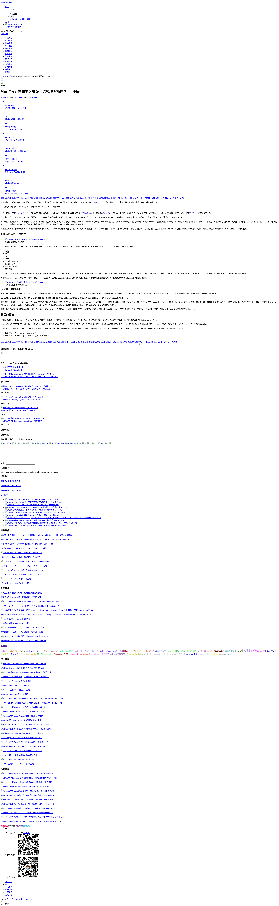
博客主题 (8, 43)
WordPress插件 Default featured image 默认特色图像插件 (21, 421)
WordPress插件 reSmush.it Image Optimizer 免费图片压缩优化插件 (25, 677)
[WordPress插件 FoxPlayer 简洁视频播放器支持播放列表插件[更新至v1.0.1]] (29, 773)
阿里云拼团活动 (23, 651)
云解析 (99, 198)
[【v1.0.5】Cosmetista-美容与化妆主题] (16, 579)
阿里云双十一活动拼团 (50, 651)
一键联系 (26, 833)
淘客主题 (8, 56)
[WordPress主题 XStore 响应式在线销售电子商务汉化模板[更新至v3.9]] (28, 808)
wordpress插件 (85, 654)
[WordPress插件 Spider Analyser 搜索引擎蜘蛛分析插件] (22, 716)
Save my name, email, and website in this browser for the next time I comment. (30, 472)
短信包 (143, 198)
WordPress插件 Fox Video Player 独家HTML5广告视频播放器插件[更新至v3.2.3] (30, 606)
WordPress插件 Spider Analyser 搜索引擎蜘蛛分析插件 (21, 720)
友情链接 (8, 895)
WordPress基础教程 (116, 654)
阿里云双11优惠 (201, 651)
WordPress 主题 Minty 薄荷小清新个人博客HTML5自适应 (22, 668)
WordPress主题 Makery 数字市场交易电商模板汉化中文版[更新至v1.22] (27, 787)
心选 (160, 198)
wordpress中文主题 (203, 654)
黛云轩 (3, 98)
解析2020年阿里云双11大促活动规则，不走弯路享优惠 (22, 632)
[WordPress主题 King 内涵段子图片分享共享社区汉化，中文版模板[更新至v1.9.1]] (32, 698)
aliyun (231, 654)
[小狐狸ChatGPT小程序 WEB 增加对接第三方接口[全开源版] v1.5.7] (27, 386)
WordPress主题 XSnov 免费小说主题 (14, 694)
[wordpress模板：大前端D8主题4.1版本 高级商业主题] (21, 751)
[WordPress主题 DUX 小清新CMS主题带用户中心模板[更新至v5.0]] (26, 725)
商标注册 (169, 198)
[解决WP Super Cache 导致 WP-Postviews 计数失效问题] (22, 733)
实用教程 (8, 67)
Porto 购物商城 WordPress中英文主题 (15, 623)
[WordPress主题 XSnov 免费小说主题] (15, 690)
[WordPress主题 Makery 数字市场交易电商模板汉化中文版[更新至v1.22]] (28, 782)
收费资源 (8, 61)
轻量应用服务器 (20, 198)
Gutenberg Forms (21, 213)
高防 (134, 198)
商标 (164, 342)
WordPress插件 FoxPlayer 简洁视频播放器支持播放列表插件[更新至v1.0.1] (29, 778)
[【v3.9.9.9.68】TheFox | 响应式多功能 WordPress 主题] (22, 570)
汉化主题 (8, 54)
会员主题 (8, 64)
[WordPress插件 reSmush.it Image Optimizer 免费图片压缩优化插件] (26, 672)
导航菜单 (4, 34)
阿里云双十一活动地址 (64, 651)
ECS (228, 654)
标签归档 (8, 884)
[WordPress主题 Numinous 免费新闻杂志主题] (18, 759)
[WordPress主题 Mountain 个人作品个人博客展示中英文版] (23, 707)
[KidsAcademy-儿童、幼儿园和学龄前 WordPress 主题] (21, 553)
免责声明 (8, 892)
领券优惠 (4, 826)
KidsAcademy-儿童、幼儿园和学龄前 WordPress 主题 (21, 557)
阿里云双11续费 (149, 651)
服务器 (264, 651)
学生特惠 (26, 826)
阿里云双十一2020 (129, 651)
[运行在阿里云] (40, 899)
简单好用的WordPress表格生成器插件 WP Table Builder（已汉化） (29, 377)
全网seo (22, 654)
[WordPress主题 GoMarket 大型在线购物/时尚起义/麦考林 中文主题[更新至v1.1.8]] (32, 817)
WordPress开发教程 (99, 654)
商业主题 (10, 899)
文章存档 (8, 882)
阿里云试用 (5, 651)
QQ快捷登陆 (14, 19)
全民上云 (19, 826)
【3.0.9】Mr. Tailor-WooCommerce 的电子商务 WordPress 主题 (24, 566)
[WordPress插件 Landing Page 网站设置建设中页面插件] (22, 397)
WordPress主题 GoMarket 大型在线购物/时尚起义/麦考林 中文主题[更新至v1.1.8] (31, 821)
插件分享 (8, 59)
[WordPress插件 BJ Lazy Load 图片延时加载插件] (19, 408)
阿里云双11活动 (171, 651)
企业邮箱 (110, 198)
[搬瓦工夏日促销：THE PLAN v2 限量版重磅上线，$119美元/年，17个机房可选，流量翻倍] (36, 535)
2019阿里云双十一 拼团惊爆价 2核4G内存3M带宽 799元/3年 (23, 641)
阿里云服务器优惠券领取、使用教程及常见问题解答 (21, 597)
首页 (2, 76)
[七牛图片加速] (52, 899)
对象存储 (70, 198)
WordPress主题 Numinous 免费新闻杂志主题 (17, 764)
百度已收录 (32, 98)
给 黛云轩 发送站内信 (13, 370)
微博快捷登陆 (25, 19)
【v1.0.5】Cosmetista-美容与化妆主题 (15, 583)
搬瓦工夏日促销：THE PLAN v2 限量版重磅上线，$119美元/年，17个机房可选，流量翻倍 (35, 540)
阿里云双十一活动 (77, 651)
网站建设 (248, 650)
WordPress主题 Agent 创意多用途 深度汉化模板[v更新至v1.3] (24, 746)
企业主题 (8, 41)
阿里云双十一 (140, 651)
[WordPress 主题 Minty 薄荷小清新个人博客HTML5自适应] (23, 664)
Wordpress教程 (61, 654)
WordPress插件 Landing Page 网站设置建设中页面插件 (21, 400)
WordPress (87, 213)
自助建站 (239, 650)
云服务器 (6, 198)
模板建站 (257, 650)
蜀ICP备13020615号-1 (24, 899)
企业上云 (11, 826)
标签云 (4, 645)
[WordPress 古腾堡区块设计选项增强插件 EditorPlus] (25, 239)
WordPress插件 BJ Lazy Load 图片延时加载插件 (18, 410)
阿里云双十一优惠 (117, 651)
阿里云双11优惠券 (191, 651)
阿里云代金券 (228, 651)
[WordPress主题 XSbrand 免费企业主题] (16, 681)
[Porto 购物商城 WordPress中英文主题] (15, 619)
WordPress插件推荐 (73, 654)
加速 (57, 342)
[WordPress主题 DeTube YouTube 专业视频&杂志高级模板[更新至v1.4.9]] (28, 800)
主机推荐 (8, 69)
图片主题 (8, 48)
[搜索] (22, 31)
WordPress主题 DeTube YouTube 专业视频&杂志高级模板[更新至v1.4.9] (27, 804)
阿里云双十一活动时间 (35, 651)
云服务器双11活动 (31, 654)
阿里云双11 (209, 651)
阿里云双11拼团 (180, 651)
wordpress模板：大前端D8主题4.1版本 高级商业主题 (21, 755)
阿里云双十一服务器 (90, 651)
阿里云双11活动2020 (160, 651)
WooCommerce (222, 654)
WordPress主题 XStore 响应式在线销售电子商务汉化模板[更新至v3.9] (27, 813)
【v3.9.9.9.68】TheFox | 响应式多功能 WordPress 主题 (21, 574)
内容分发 (58, 198)
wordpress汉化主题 (48, 654)
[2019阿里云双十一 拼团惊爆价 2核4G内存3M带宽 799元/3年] (24, 636)
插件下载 (8, 76)
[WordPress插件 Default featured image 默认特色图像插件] (22, 418)
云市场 (152, 198)
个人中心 (8, 887)
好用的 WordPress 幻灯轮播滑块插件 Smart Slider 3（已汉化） (28, 374)
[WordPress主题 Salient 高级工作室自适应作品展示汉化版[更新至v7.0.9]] (28, 791)
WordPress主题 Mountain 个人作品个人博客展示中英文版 (22, 712)
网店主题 (8, 51)
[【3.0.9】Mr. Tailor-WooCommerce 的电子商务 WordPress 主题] (25, 561)
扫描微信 (8, 27)
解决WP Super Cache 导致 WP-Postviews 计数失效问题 (21, 738)
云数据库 (35, 198)
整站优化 (270, 651)
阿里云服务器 (13, 651)
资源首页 (8, 38)
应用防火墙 (123, 198)
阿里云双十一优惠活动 (104, 651)
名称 (3, 463)
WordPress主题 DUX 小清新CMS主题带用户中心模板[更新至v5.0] (26, 729)
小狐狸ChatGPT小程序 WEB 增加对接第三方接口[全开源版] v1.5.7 (26, 389)
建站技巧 (14, 654)
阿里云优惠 (218, 651)
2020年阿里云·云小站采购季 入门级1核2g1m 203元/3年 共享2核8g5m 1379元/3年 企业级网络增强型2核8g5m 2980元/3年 (46, 615)
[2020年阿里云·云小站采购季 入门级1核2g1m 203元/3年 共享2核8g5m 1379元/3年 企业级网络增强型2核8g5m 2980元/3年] (47, 610)
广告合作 (8, 890)
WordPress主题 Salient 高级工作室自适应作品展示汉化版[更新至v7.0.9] (27, 795)
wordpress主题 (191, 654)
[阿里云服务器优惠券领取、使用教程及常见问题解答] (22, 593)
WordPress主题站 (7, 2)
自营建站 (179, 198)
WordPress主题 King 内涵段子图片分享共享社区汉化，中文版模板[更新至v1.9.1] (31, 703)
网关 (90, 198)
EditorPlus (95, 202)
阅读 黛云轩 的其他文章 (14, 367)
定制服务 (8, 72)
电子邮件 (5, 468)
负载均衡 (81, 198)
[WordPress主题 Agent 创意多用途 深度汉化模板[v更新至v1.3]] (24, 742)
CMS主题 (8, 46)
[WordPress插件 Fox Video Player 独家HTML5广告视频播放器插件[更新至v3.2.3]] (31, 601)
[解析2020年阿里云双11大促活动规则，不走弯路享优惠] (22, 628)
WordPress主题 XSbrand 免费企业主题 (15, 685)
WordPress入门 (132, 654)
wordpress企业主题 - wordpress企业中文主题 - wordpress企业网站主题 (162, 654)
